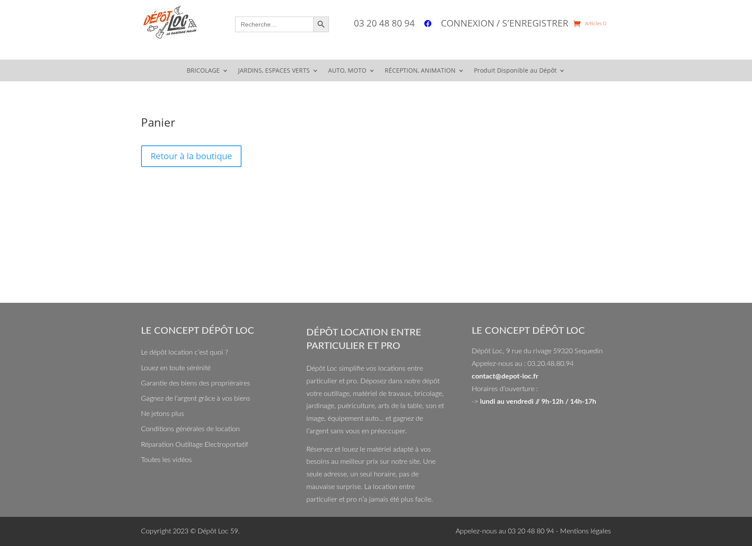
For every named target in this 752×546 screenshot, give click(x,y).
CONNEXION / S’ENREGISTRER (504, 24)
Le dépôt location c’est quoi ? (184, 352)
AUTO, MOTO (347, 70)
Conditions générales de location (190, 428)
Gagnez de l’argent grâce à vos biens (195, 398)
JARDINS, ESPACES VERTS (274, 70)
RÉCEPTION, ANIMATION (420, 70)
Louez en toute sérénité (176, 368)
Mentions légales (585, 531)
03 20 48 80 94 (384, 24)
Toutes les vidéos (166, 459)
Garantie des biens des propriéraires (195, 383)
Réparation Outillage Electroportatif (194, 444)
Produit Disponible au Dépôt (515, 70)
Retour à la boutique (191, 156)
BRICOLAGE (203, 70)
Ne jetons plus (162, 413)
